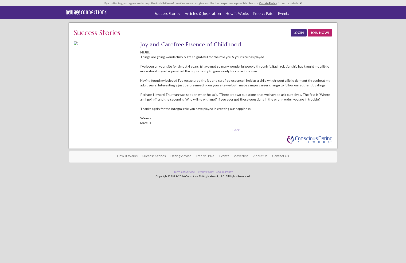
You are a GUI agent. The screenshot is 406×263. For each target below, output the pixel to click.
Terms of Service (184, 172)
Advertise (241, 156)
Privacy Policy (205, 172)
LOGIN (298, 33)
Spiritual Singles (86, 12)
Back (236, 130)
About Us (260, 156)
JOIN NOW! (320, 33)
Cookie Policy (268, 3)
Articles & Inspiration (203, 13)
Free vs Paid (263, 13)
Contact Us (280, 156)
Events (283, 13)
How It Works (237, 13)
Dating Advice (181, 156)
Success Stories (167, 13)
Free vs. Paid (205, 156)
